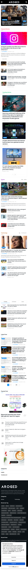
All (22, 179)
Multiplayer (4, 520)
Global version (13, 513)
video (7, 534)
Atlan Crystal (4, 508)
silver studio (4, 531)
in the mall (9, 515)
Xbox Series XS (13, 534)
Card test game (12, 508)
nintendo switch (5, 522)
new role (21, 520)
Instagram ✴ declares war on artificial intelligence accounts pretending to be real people (17, 84)
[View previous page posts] (13, 175)
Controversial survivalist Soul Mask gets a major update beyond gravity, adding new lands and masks (16, 63)
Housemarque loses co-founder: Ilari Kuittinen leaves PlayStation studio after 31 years (13, 250)
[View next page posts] (15, 175)
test (23, 531)
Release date (4, 527)
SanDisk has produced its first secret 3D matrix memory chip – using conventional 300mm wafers (16, 325)
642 (16, 385)
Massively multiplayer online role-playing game (11, 517)
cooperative (4, 510)
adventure (12, 506)
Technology (5, 19)
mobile (23, 517)
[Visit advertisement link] (14, 456)
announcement (19, 506)
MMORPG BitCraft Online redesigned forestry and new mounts (16, 210)
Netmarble (10, 520)
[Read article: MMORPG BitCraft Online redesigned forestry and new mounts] (3, 211)
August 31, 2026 (11, 51)
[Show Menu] (1, 2)
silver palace (23, 529)
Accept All (14, 563)
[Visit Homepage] (14, 2)
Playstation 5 (13, 524)
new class (16, 520)
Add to (7, 506)
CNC (17, 508)
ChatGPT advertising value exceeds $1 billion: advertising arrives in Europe (17, 267)
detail (9, 510)
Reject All (13, 560)
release (19, 524)
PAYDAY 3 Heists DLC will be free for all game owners (16, 318)
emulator (14, 510)
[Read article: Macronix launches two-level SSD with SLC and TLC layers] (14, 403)
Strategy (14, 531)
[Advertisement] (14, 289)
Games (4, 10)
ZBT (18, 534)
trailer (3, 534)
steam (9, 531)
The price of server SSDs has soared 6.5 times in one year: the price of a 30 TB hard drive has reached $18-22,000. (17, 312)
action (3, 506)
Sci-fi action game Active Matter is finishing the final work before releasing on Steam (16, 71)
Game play (20, 510)
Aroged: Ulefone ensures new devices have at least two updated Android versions (13, 142)
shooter (17, 529)
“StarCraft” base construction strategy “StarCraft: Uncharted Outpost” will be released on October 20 (14, 198)
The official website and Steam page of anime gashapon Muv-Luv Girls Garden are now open (16, 274)
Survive (19, 531)
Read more (5, 59)
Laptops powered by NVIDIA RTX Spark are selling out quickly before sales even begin (11, 23)
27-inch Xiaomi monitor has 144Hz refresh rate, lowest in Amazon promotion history (12, 167)
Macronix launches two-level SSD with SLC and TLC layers (17, 305)
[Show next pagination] (19, 385)
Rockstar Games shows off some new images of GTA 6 (12, 14)
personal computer (5, 524)
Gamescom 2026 (5, 513)
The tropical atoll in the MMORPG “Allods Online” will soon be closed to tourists (16, 261)
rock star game (16, 527)
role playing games (5, 529)
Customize (13, 557)
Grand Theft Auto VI (22, 513)
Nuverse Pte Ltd (22, 522)
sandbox (12, 529)
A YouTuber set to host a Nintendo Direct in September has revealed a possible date (16, 225)
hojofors (3, 515)
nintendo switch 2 (13, 522)
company (22, 508)
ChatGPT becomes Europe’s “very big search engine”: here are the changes (16, 77)
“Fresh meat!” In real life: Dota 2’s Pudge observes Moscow (14, 443)
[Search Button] (26, 2)
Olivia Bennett (4, 51)
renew (10, 527)
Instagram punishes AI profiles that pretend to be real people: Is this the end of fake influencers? (13, 48)
